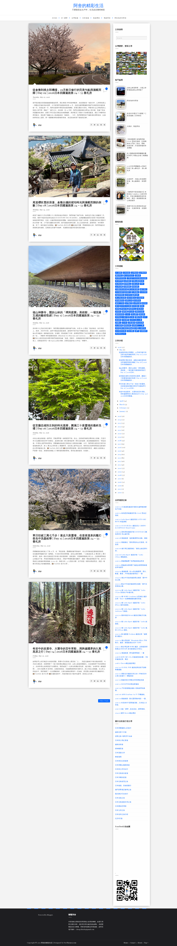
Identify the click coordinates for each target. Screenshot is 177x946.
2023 (120, 423)
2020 (120, 434)
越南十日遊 (120, 303)
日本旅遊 (85, 18)
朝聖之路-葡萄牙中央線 (123, 736)
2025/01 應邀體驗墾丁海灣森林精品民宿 (129, 561)
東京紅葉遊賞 (133, 289)
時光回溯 (140, 323)
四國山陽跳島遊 (138, 281)
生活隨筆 (119, 325)
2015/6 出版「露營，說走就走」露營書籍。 (130, 709)
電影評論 (138, 317)
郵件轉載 (124, 328)
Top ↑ (146, 943)
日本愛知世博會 (121, 806)
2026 (120, 347)
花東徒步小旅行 (121, 317)
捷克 (117, 306)
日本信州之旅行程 (121, 814)
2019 (120, 437)
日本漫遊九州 (120, 753)
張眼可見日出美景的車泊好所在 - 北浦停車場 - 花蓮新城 (137, 208)
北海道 (137, 275)
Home (54, 18)
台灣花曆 (119, 286)
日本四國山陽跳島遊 (122, 765)
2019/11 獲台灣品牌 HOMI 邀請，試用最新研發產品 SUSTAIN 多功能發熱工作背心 (131, 648)
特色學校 (137, 300)
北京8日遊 (119, 818)
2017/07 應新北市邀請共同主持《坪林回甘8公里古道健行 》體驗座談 (131, 675)
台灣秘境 (129, 303)
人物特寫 (142, 328)
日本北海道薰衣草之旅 (123, 802)
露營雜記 (127, 284)
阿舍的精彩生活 (88, 5)
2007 (120, 479)
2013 (119, 458)
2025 (119, 416)
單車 (142, 284)
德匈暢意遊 (120, 300)
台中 (145, 317)
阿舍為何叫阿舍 (121, 18)
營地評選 (124, 309)
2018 (120, 440)
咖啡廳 (124, 311)
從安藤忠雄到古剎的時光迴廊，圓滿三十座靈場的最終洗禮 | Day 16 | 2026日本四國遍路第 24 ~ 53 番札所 (67, 426)
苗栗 (117, 328)
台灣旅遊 (75, 18)
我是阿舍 (107, 18)
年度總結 (135, 292)
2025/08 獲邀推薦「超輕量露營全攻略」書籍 (131, 538)
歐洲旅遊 (119, 284)
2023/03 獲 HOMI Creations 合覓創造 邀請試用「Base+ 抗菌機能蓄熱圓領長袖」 (131, 597)
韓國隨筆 (143, 331)
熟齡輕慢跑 (120, 295)
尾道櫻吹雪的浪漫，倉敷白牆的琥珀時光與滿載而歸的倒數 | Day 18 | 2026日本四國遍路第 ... (133, 362)
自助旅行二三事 (138, 325)
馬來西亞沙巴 (120, 334)
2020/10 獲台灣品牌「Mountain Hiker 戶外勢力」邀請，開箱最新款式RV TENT (131, 641)
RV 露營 (64, 18)
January (123, 411)
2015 (119, 451)
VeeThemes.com (70, 943)
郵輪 (130, 328)
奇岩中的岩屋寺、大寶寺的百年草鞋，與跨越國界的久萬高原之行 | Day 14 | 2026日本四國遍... (133, 394)
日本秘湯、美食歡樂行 (123, 785)
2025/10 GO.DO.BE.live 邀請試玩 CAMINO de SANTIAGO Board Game (130, 527)
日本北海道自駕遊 (121, 773)
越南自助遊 (120, 314)
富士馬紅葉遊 (120, 298)
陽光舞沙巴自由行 (121, 794)
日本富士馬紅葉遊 (121, 740)
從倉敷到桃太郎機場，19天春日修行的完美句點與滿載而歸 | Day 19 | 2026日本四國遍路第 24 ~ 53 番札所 (67, 91)
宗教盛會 (131, 323)
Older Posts (104, 701)
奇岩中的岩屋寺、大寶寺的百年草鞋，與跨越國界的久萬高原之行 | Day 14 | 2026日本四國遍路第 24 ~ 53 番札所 (67, 650)
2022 (120, 427)
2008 (120, 475)
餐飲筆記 (119, 275)
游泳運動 (130, 331)
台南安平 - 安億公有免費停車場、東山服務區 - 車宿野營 (136, 181)
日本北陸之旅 (120, 798)
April (122, 401)
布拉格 (131, 311)
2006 (120, 482)
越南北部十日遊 (121, 732)
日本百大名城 (125, 306)
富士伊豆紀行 (129, 275)
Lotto (128, 314)
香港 (135, 328)
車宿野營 (119, 281)
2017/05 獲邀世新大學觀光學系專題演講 (129, 680)
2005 (120, 486)
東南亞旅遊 (140, 311)
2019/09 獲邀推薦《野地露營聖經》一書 (129, 653)
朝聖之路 (129, 300)
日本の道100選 (135, 320)
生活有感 (143, 292)
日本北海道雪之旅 (121, 781)
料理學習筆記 (120, 278)
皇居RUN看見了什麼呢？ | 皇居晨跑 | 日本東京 (136, 114)
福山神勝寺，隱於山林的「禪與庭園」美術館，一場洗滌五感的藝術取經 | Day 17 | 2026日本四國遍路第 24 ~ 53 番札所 (67, 315)
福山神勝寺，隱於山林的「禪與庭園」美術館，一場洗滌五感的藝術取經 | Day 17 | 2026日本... (133, 370)
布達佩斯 (125, 320)
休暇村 (118, 311)
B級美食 (140, 309)
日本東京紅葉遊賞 (121, 761)
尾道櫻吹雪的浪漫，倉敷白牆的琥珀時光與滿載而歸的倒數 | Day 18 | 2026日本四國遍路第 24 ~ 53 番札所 (67, 203)
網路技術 (127, 325)
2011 (119, 465)
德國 (117, 309)
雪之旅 (131, 317)
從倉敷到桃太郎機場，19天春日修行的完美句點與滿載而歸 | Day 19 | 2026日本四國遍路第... (133, 354)
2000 (120, 493)
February (123, 408)
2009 (120, 472)
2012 (119, 461)
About (139, 943)
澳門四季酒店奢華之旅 (123, 790)
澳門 (137, 331)
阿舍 (39, 125)
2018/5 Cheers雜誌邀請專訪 (125, 663)
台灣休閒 (143, 273)
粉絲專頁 (96, 18)
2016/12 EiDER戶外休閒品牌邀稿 (127, 684)
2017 (119, 444)
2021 (119, 430)
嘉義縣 (118, 320)
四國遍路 (127, 286)
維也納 (142, 314)
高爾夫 (118, 323)
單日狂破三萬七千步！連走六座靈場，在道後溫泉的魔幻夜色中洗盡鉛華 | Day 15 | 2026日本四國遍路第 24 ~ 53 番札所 (67, 538)
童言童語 (135, 306)
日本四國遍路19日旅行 (123, 728)
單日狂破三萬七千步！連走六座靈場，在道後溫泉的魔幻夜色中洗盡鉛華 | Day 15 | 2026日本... (133, 386)
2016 (120, 447)
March (122, 404)
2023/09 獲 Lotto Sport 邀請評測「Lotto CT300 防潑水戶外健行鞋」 (130, 591)
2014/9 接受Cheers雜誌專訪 (125, 713)
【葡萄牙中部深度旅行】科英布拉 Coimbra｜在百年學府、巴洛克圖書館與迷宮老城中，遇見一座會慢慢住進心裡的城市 (137, 196)
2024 (120, 420)
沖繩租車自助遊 (121, 289)
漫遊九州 (135, 284)
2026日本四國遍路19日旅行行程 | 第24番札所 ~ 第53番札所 (137, 168)
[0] (105, 91)
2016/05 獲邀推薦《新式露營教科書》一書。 (131, 698)
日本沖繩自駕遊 (121, 777)
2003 (120, 489)
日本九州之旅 (120, 810)
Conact (133, 943)
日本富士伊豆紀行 (121, 769)
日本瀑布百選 (120, 331)
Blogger (50, 915)
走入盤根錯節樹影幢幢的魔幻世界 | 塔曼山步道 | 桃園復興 (137, 155)
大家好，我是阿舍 (133, 126)
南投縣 (144, 303)
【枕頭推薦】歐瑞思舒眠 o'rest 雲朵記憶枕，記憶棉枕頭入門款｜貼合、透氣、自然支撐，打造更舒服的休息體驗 (136, 143)
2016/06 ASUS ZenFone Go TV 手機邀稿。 (130, 694)
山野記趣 (137, 303)
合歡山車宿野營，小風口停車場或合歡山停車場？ (136, 89)
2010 (120, 468)
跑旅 (142, 306)
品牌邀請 (127, 281)
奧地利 (136, 295)
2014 (120, 454)
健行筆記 (143, 289)
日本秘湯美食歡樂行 (123, 292)
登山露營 (134, 314)
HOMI (124, 323)
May (121, 350)
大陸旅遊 (140, 298)
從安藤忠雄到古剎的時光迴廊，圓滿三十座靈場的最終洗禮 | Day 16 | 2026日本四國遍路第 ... (133, 378)
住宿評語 (129, 295)
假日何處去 (131, 298)
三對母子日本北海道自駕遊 (137, 278)
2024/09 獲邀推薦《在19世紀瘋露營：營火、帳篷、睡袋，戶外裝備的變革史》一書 (131, 572)
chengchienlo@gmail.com (85, 929)
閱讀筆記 (132, 309)
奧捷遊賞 (135, 286)
